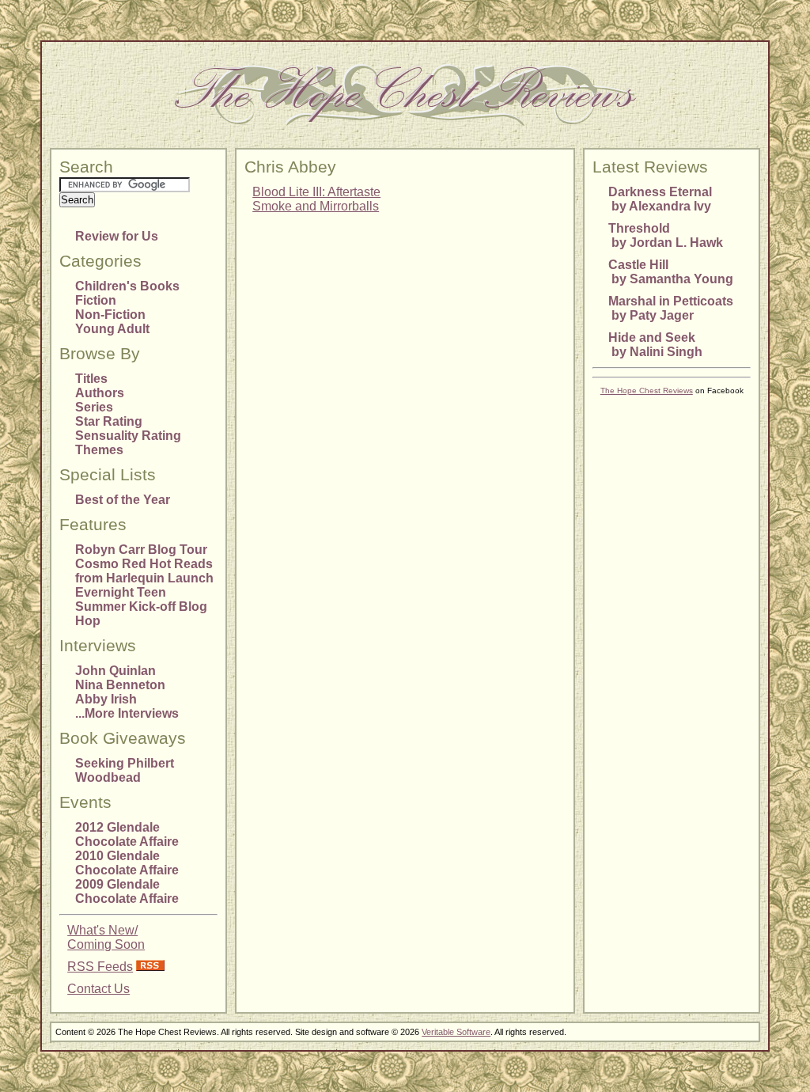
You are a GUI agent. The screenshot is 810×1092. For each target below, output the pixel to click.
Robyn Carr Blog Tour (141, 549)
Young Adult (112, 329)
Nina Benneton (120, 685)
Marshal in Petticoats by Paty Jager (670, 308)
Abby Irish (106, 699)
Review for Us (116, 236)
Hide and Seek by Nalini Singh (655, 344)
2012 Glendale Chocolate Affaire (127, 834)
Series (94, 407)
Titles (91, 378)
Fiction (95, 300)
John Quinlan (115, 670)
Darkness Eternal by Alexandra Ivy (660, 199)
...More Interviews (127, 713)
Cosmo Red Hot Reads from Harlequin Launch (144, 571)
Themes (99, 450)
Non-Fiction (110, 314)
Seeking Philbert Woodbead (124, 770)
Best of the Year (122, 499)
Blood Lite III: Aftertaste (316, 192)
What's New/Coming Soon (106, 937)
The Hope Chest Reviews (646, 390)
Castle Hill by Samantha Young (670, 272)
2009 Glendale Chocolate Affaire (127, 891)
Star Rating (108, 421)
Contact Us (98, 988)
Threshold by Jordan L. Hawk (665, 235)
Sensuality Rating (128, 435)
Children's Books (127, 286)
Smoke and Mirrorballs (315, 206)
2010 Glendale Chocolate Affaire (127, 863)
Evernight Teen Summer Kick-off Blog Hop (141, 607)
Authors (99, 393)
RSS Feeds (100, 966)
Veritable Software (456, 1032)
